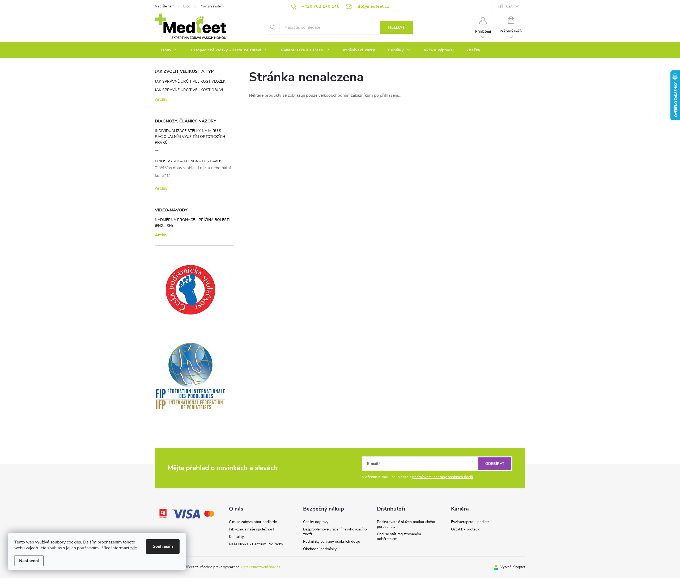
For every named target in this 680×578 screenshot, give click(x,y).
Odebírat (494, 463)
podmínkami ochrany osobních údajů (442, 476)
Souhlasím (163, 546)
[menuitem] (169, 50)
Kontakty (236, 536)
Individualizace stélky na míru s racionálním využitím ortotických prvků (190, 136)
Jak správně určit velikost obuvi (189, 89)
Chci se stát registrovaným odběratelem (399, 536)
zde (133, 548)
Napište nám (164, 6)
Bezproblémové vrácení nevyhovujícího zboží (335, 532)
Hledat (396, 27)
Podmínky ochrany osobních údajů (331, 541)
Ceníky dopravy (315, 521)
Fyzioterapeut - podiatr (470, 521)
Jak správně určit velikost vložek (190, 81)
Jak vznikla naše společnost (251, 529)
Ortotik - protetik (465, 529)
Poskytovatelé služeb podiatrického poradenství (406, 524)
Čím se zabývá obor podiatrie (253, 521)
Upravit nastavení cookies (260, 567)
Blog (186, 6)
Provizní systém (211, 6)
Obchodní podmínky (320, 548)
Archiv (161, 99)
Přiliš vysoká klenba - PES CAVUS (188, 161)
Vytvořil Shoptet (512, 567)
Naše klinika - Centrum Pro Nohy (256, 544)
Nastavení (29, 561)
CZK (509, 6)
